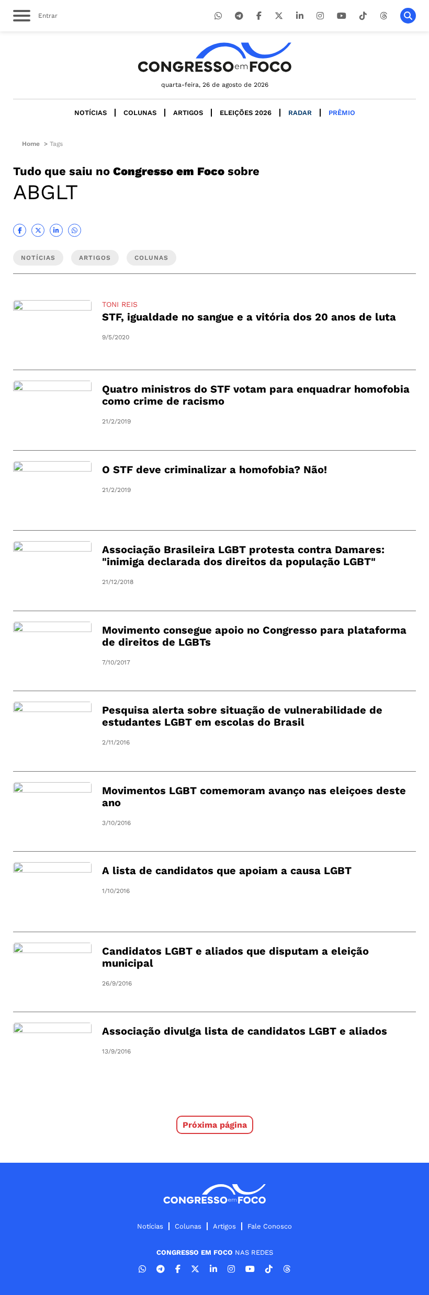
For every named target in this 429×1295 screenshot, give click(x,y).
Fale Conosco (269, 1226)
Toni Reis (120, 304)
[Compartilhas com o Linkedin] (56, 230)
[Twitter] (279, 16)
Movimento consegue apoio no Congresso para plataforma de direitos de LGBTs (254, 636)
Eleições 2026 (246, 113)
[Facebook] (259, 16)
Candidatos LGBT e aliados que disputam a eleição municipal (235, 957)
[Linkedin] (299, 16)
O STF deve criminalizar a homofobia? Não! (214, 469)
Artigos (188, 113)
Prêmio (342, 113)
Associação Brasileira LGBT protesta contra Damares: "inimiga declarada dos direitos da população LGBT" (243, 555)
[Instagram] (320, 16)
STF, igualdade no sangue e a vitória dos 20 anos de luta (249, 317)
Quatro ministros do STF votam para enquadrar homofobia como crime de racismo (256, 395)
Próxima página (215, 1125)
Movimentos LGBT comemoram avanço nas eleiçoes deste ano (254, 796)
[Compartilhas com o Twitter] (37, 230)
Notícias (90, 113)
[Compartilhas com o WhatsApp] (74, 230)
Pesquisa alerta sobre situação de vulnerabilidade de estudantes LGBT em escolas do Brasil (242, 716)
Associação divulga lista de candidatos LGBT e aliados (244, 1031)
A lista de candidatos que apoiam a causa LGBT (227, 870)
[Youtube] (341, 16)
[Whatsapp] (218, 16)
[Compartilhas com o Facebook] (19, 230)
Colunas (139, 113)
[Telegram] (239, 16)
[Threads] (383, 16)
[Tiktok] (363, 16)
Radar (300, 113)
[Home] (214, 57)
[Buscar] (408, 16)
